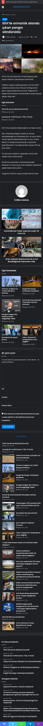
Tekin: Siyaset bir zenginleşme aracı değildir (29, 339)
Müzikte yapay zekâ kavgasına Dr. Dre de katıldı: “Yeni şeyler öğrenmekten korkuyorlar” (27, 607)
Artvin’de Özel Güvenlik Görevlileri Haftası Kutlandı (31, 302)
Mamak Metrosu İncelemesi (13, 617)
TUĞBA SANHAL (10, 37)
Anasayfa (7, 14)
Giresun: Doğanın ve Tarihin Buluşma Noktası (10, 291)
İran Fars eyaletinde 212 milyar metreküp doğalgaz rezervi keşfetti (28, 563)
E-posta (5, 397)
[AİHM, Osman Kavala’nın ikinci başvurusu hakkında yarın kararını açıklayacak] (8, 586)
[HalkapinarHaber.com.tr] (21, 7)
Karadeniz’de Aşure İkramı (10, 338)
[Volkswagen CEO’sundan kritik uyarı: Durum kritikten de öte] (8, 506)
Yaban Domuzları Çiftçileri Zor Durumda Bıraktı (21, 2)
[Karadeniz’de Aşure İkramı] (11, 330)
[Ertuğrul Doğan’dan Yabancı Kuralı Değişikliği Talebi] (11, 305)
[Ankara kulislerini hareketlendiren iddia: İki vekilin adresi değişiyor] (8, 554)
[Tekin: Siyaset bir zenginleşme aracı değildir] (31, 330)
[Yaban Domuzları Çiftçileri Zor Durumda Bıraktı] (8, 458)
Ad (3, 389)
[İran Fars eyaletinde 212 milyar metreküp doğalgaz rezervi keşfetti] (8, 564)
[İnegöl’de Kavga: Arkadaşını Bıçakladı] (31, 281)
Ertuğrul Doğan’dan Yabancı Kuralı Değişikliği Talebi (9, 316)
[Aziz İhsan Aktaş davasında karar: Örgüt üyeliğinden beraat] (8, 596)
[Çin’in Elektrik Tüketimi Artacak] (8, 526)
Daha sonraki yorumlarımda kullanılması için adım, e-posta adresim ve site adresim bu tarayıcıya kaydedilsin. (20, 417)
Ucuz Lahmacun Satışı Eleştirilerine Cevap (25, 624)
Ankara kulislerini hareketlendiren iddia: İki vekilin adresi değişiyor (26, 553)
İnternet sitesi (7, 405)
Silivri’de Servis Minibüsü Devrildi (15, 109)
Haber (14, 14)
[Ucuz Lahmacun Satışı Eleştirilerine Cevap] (8, 626)
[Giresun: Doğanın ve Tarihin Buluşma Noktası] (11, 281)
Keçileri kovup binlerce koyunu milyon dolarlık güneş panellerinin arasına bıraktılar (28, 574)
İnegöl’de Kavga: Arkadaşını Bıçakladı (30, 290)
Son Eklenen (21, 436)
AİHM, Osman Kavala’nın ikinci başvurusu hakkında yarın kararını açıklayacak (28, 585)
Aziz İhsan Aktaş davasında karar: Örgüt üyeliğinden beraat (27, 595)
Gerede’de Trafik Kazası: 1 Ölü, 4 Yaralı (17, 117)
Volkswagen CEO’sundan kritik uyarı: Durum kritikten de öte (28, 504)
